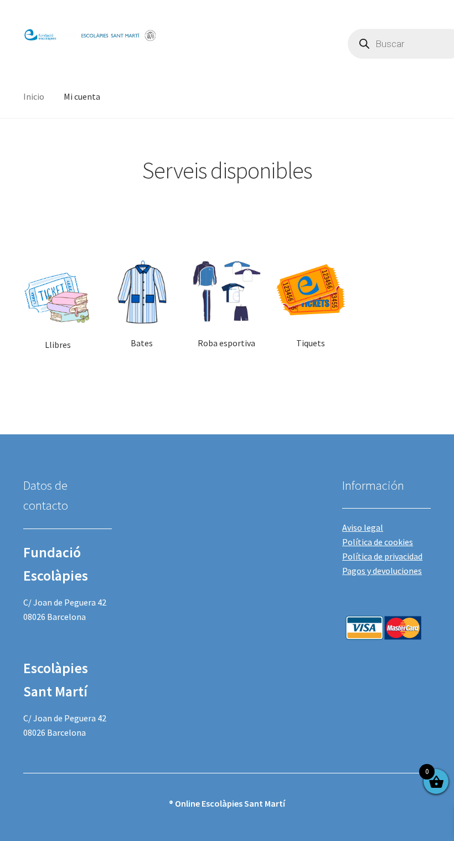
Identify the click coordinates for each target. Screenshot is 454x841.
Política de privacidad (382, 556)
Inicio (33, 96)
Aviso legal (362, 527)
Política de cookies (377, 541)
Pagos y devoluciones (382, 570)
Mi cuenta (82, 96)
